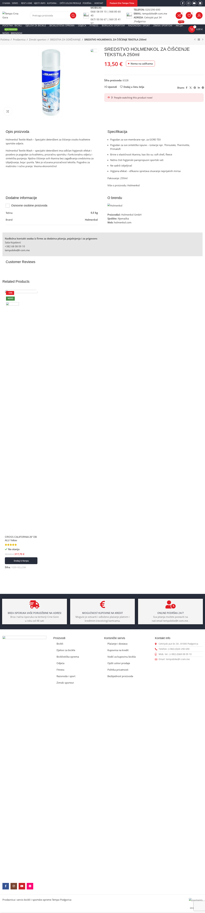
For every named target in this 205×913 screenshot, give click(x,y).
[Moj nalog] (199, 15)
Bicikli (60, 643)
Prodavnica (19, 39)
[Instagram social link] (188, 3)
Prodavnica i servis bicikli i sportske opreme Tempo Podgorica (36, 899)
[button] (21, 560)
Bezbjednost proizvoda (120, 676)
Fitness (60, 669)
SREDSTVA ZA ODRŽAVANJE (65, 39)
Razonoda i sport (66, 676)
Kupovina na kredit (118, 650)
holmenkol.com (122, 222)
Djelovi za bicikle (66, 650)
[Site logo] (12, 15)
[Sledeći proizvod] (203, 40)
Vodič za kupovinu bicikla (121, 656)
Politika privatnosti (117, 669)
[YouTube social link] (194, 3)
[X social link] (190, 88)
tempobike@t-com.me (17, 250)
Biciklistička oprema (68, 656)
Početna (4, 39)
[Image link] (24, 757)
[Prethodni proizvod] (195, 40)
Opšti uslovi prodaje (118, 663)
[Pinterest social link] (195, 88)
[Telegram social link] (203, 88)
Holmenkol (133, 185)
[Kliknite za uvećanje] (8, 111)
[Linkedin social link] (199, 88)
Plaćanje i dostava (117, 643)
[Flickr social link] (200, 3)
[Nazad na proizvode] (199, 40)
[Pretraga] (73, 15)
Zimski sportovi (37, 39)
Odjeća (60, 663)
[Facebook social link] (182, 3)
